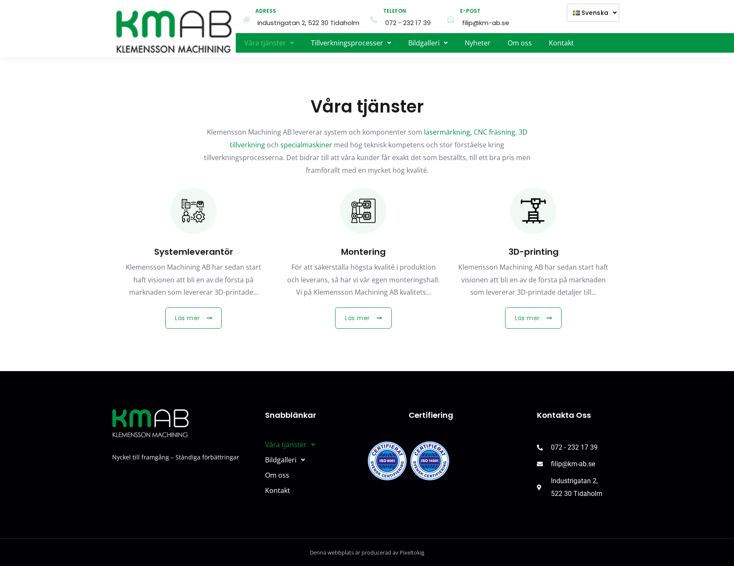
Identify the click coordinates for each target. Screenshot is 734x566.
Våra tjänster (265, 43)
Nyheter (478, 43)
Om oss (520, 43)
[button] (593, 12)
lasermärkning (447, 132)
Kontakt (561, 43)
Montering (363, 252)
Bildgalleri (424, 43)
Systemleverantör (193, 252)
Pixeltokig (412, 552)
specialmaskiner (306, 144)
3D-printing (533, 252)
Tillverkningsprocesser (347, 43)
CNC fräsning (494, 132)
